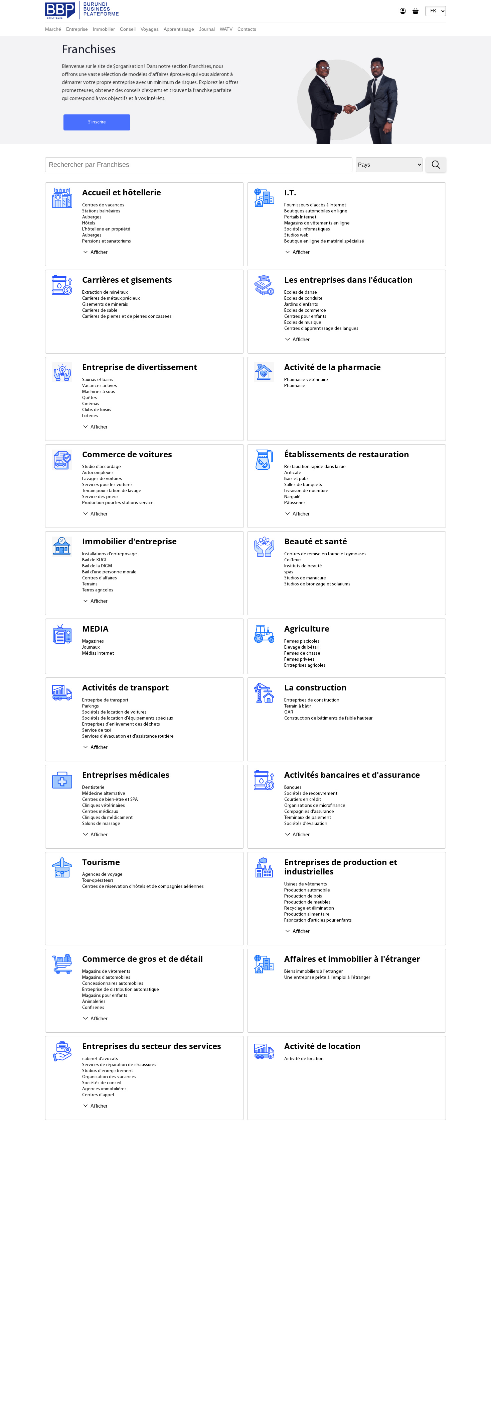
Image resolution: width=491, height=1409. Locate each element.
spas (288, 572)
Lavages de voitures (102, 478)
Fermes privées (299, 659)
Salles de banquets (303, 484)
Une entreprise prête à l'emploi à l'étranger (327, 977)
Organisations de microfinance (314, 805)
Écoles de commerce (305, 310)
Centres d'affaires (99, 578)
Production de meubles (307, 902)
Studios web (296, 235)
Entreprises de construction (311, 700)
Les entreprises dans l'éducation (348, 280)
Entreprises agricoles (305, 665)
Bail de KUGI (94, 560)
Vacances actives (99, 385)
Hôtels (88, 223)
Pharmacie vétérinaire (306, 379)
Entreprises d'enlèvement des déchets (121, 724)
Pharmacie (294, 385)
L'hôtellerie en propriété (106, 229)
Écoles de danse (300, 292)
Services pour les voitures (107, 484)
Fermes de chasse (302, 653)
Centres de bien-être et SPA (110, 799)
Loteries (90, 415)
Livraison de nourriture (306, 490)
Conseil (128, 29)
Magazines (93, 641)
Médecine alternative (103, 793)
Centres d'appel (98, 1095)
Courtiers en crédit (302, 799)
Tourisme (101, 862)
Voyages (150, 29)
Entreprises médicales (125, 775)
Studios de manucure (305, 578)
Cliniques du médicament (107, 817)
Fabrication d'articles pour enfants (318, 920)
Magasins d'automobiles (106, 977)
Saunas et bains (97, 379)
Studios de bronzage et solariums (317, 584)
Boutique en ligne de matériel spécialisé (324, 241)
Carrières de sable (100, 310)
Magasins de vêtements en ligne (317, 223)
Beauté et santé (315, 541)
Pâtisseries (295, 502)
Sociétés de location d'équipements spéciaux (127, 718)
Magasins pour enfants (104, 995)
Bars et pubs (296, 478)
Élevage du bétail (301, 647)
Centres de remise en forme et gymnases (325, 554)
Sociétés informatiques (307, 229)
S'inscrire (97, 122)
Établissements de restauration (346, 454)
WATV (226, 29)
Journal (207, 29)
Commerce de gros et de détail (142, 959)
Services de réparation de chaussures (119, 1064)
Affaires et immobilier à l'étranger (352, 959)
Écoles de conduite (303, 298)
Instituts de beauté (303, 566)
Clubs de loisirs (96, 409)
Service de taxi (96, 730)
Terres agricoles (97, 590)
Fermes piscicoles (302, 641)
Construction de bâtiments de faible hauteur (328, 718)
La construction (315, 687)
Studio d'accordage (101, 466)
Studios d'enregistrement (107, 1070)
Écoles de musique (302, 322)
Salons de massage (101, 823)
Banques (293, 787)
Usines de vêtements (305, 884)
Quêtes (89, 397)
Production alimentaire (307, 914)
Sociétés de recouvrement (310, 793)
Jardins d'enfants (301, 304)
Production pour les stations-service (118, 502)
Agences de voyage (102, 874)
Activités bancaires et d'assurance (352, 775)
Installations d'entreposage (109, 554)
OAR (288, 712)
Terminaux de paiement (307, 817)
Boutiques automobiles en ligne (315, 211)
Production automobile (307, 890)
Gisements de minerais (105, 304)
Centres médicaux (100, 811)
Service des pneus (100, 496)
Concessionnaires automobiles (112, 983)
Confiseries (93, 1007)
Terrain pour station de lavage (111, 490)
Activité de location (322, 1046)
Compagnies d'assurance (309, 811)
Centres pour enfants (305, 316)
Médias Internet (98, 653)
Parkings (90, 706)
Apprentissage (179, 29)
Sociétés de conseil (101, 1083)
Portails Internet (300, 217)
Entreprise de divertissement (139, 367)
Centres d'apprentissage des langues (321, 328)
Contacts (246, 29)
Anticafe (292, 472)
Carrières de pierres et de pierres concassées (127, 316)
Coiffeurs (293, 560)
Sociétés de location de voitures (114, 712)
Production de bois (303, 896)
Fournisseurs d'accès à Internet (315, 205)
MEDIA (95, 629)
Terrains (90, 584)
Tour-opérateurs (98, 880)
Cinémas (90, 403)
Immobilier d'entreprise (129, 541)
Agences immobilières (104, 1089)
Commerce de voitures (127, 454)
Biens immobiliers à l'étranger (313, 971)
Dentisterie (93, 787)
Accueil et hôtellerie (121, 192)
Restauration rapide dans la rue (315, 466)
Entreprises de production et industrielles (340, 867)
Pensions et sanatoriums (106, 241)
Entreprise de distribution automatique (120, 989)
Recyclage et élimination (309, 908)
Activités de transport (125, 687)
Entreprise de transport (105, 700)
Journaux (91, 647)
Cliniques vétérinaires (103, 805)
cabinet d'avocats (100, 1058)
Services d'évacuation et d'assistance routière (128, 736)
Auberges (92, 217)
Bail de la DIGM (97, 566)
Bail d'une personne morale (109, 572)
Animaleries (94, 1001)
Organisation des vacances (109, 1076)
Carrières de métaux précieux (111, 298)
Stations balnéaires (101, 211)
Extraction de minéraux (105, 292)
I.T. (290, 192)
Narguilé (292, 496)
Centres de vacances (103, 205)
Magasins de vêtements (106, 971)
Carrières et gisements (127, 280)
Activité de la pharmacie (332, 367)
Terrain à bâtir (297, 706)
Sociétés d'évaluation (305, 823)
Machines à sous (98, 391)
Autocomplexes (98, 472)
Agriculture (306, 629)
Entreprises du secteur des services (151, 1046)
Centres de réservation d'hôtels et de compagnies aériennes (143, 886)
